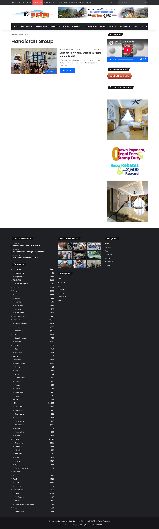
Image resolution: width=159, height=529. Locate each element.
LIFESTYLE (137, 26)
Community (19, 410)
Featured (16, 287)
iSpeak (17, 457)
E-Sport (18, 486)
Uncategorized (18, 511)
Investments (19, 273)
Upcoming (19, 331)
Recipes (18, 309)
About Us (61, 282)
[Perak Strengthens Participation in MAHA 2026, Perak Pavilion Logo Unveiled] (79, 246)
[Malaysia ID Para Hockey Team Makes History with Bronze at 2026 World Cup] (79, 264)
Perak (15, 479)
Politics (17, 436)
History (17, 349)
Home (15, 26)
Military (17, 428)
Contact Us (62, 297)
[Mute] (141, 59)
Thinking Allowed (21, 468)
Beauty (17, 367)
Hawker (18, 298)
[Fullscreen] (144, 59)
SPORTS (16, 483)
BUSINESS (54, 26)
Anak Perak (19, 407)
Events (17, 327)
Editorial (18, 450)
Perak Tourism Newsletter (24, 504)
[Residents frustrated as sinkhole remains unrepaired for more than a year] (65, 246)
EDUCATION (91, 26)
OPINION (149, 26)
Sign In (60, 300)
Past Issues (26, 26)
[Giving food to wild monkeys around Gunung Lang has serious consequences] (94, 255)
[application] (127, 50)
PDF (14, 475)
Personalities (19, 432)
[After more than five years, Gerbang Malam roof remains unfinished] (79, 255)
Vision (60, 286)
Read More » (67, 71)
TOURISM (16, 493)
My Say (17, 465)
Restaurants (19, 313)
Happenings (17, 320)
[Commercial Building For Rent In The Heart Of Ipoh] (65, 264)
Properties (18, 277)
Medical (18, 342)
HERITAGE (124, 26)
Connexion (19, 446)
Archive (61, 293)
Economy (18, 418)
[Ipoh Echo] (32, 14)
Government (19, 425)
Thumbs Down (18, 490)
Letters (17, 461)
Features (16, 291)
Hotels (17, 501)
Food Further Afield (20, 316)
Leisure (17, 389)
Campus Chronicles (22, 284)
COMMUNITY (77, 26)
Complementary (21, 338)
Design (17, 374)
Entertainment (20, 378)
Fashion (17, 381)
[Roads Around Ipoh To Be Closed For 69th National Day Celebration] (94, 246)
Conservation (20, 414)
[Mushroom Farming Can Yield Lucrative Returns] (94, 264)
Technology (19, 392)
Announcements (21, 324)
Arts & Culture (20, 363)
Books (17, 371)
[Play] (110, 59)
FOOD (102, 26)
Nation (15, 399)
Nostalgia (18, 352)
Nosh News (19, 305)
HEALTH (112, 26)
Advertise (61, 289)
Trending (16, 508)
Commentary (19, 443)
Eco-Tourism (19, 497)
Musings (18, 302)
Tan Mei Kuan (65, 49)
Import (15, 356)
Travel (17, 396)
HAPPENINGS (40, 26)
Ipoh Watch (19, 454)
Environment (19, 421)
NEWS (65, 26)
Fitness (17, 385)
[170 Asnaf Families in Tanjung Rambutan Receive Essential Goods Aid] (65, 255)
